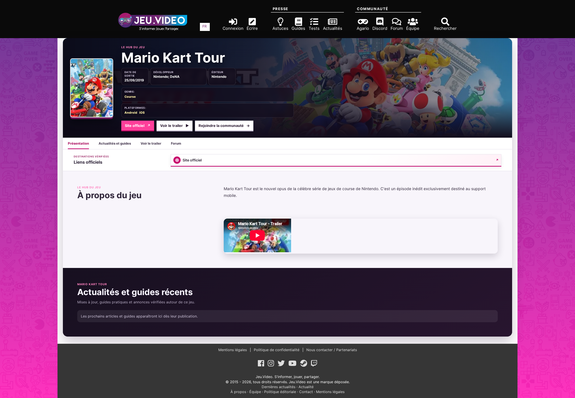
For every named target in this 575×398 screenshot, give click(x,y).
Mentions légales (233, 350)
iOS (142, 112)
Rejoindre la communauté (224, 125)
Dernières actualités (278, 387)
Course (130, 96)
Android (130, 112)
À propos (238, 391)
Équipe (255, 391)
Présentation (78, 143)
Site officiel (137, 125)
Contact (306, 391)
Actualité (306, 387)
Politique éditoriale (280, 391)
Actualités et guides (115, 143)
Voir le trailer (174, 125)
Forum (176, 143)
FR (204, 26)
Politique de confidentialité (277, 350)
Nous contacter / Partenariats (331, 350)
